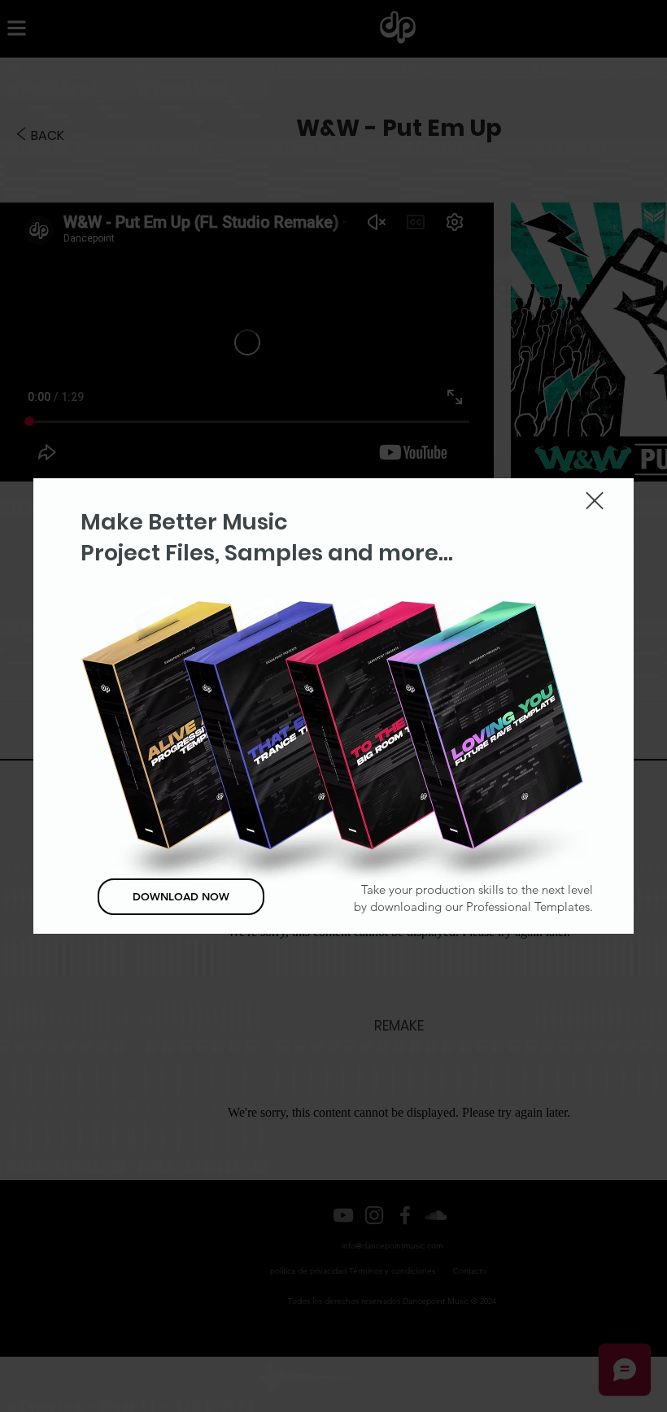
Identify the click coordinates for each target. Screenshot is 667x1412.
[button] (595, 500)
